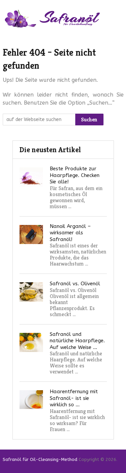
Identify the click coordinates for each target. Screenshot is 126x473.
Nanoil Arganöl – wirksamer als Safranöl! (70, 232)
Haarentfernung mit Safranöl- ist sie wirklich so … (74, 398)
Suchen (89, 119)
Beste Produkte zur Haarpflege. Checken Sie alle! (74, 175)
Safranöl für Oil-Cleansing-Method (40, 459)
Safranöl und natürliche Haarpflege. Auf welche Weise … (77, 340)
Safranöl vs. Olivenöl (75, 284)
